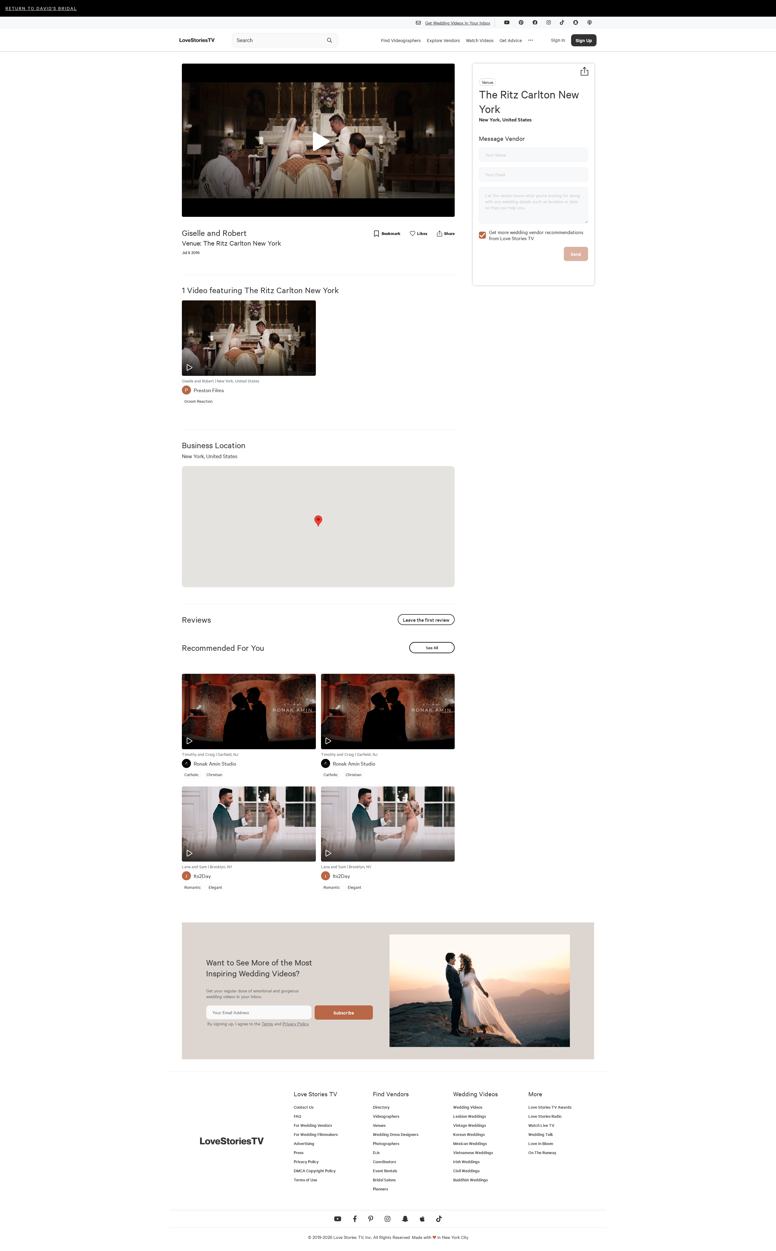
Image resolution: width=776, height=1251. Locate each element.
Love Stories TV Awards (549, 1107)
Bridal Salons (384, 1180)
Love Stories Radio (544, 1116)
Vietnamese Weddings (473, 1152)
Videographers (386, 1116)
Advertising (304, 1143)
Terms (267, 1024)
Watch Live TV (541, 1125)
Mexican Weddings (470, 1143)
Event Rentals (385, 1170)
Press (298, 1152)
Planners (380, 1189)
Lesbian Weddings (469, 1116)
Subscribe (343, 1012)
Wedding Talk (540, 1134)
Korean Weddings (469, 1134)
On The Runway (542, 1152)
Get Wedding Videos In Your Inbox (457, 23)
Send (576, 254)
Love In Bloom (540, 1143)
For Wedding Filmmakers (316, 1134)
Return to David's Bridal (41, 8)
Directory (381, 1107)
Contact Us (303, 1107)
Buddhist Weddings (470, 1180)
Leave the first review (426, 619)
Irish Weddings (466, 1161)
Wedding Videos (467, 1107)
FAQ (297, 1116)
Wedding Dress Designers (395, 1134)
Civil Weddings (466, 1170)
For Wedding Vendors (313, 1125)
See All (432, 647)
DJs (376, 1152)
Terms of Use (305, 1180)
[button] (318, 140)
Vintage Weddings (469, 1125)
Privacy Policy (295, 1024)
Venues (379, 1125)
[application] (318, 140)
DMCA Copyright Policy (315, 1170)
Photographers (386, 1143)
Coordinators (384, 1161)
